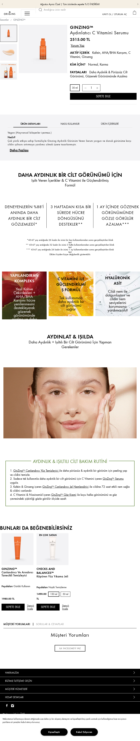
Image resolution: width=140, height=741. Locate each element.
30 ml (75, 87)
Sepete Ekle (103, 96)
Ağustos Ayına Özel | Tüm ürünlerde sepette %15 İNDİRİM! (70, 4)
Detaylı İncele (30, 607)
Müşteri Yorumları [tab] (16, 624)
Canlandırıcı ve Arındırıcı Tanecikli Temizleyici (17, 574)
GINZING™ (9, 569)
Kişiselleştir (54, 732)
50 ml (65, 594)
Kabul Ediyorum (84, 732)
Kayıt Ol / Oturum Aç (114, 14)
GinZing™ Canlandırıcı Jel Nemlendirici (65, 486)
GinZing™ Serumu (113, 478)
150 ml (53, 594)
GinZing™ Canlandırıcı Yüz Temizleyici (35, 470)
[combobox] (9, 713)
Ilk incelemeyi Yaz (70, 648)
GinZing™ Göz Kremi (63, 494)
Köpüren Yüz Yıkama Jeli (52, 576)
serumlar (4, 19)
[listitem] (17, 576)
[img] (7, 706)
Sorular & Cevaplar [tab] (50, 624)
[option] (43, 49)
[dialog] (135, 13)
